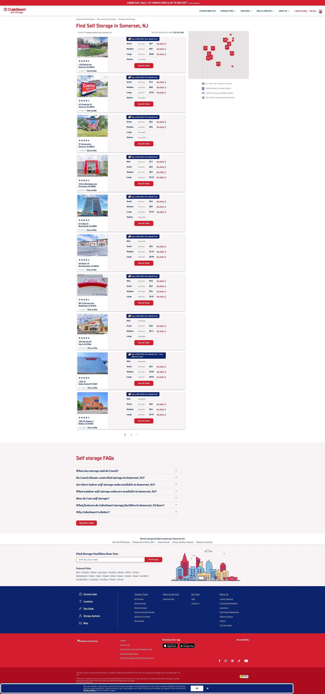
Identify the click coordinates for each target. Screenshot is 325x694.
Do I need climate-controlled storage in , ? (110, 478)
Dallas (135, 576)
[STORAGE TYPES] (235, 11)
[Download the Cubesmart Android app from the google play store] (187, 645)
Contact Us (195, 603)
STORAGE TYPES (226, 11)
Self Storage (139, 599)
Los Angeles (94, 579)
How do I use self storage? (92, 498)
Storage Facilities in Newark (183, 542)
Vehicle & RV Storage (142, 616)
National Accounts (226, 616)
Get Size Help (179, 32)
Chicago (120, 576)
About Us (224, 594)
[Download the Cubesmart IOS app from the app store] (170, 645)
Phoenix (113, 579)
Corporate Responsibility (228, 603)
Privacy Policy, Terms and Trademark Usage (136, 649)
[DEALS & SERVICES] (273, 11)
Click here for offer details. (84, 683)
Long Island (102, 572)
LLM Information (226, 625)
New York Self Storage (121, 542)
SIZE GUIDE (245, 11)
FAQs (193, 599)
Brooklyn (85, 572)
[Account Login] (321, 11)
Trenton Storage (163, 542)
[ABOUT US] (288, 11)
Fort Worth (144, 576)
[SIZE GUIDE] (251, 11)
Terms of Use (125, 645)
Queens (93, 572)
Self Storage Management (229, 612)
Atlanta (91, 576)
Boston (128, 572)
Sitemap (123, 640)
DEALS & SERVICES (264, 11)
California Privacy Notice (129, 653)
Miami (98, 576)
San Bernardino (81, 579)
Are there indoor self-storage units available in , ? (115, 484)
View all (121, 579)
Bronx (78, 572)
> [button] (137, 434)
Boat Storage (139, 621)
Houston (128, 576)
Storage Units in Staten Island (143, 542)
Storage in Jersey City (204, 542)
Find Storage (153, 559)
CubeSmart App (168, 599)
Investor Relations (226, 599)
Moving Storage (140, 603)
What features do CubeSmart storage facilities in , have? (120, 505)
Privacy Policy (90, 690)
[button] (209, 54)
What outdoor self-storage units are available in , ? (116, 491)
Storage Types (141, 594)
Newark (121, 572)
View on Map (91, 71)
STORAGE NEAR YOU (207, 11)
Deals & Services (171, 594)
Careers (222, 621)
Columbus (112, 572)
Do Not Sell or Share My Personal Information (137, 658)
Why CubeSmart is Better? (93, 512)
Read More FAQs (86, 523)
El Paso (135, 572)
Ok (197, 688)
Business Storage (140, 608)
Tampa (113, 576)
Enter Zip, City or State (88, 559)
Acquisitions (224, 608)
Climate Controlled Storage (144, 612)
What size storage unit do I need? (97, 471)
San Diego (104, 579)
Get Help (195, 594)
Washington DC (81, 576)
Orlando (106, 576)
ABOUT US (283, 11)
